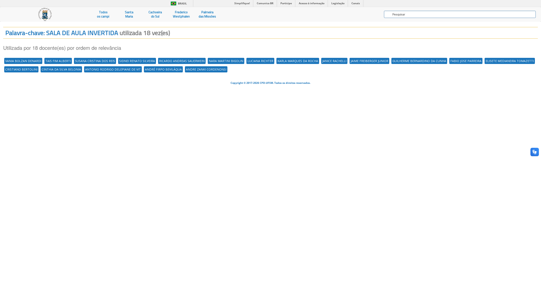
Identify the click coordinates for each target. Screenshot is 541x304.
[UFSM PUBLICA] (45, 14)
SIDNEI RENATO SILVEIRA (137, 61)
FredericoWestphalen (181, 14)
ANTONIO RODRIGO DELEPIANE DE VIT (113, 69)
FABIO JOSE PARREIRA (465, 61)
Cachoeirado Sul (155, 14)
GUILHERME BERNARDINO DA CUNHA (419, 61)
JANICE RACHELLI (334, 61)
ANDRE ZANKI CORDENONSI (206, 69)
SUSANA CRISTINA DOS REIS (95, 61)
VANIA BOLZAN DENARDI (23, 61)
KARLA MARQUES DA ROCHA (297, 61)
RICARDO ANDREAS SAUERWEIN (182, 61)
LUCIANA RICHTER (260, 61)
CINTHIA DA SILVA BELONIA (61, 69)
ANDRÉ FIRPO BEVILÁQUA (163, 69)
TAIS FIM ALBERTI (58, 61)
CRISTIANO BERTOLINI (21, 69)
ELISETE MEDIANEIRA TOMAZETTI (510, 61)
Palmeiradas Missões (207, 14)
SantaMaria (129, 14)
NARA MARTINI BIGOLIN (226, 61)
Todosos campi (103, 14)
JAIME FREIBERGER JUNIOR (369, 61)
